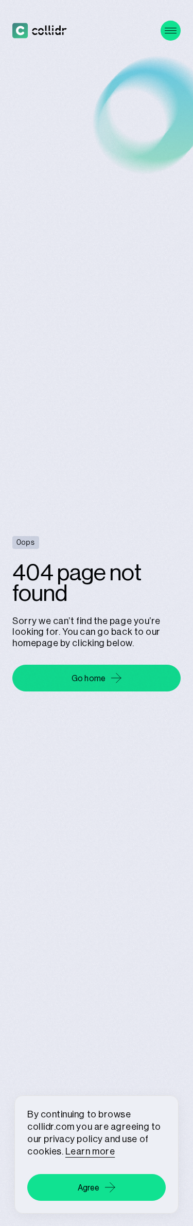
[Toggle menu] (171, 31)
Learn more (90, 1151)
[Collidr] (39, 31)
